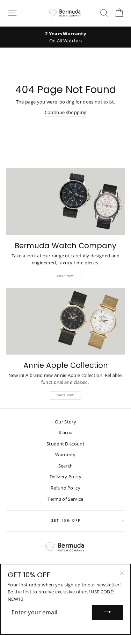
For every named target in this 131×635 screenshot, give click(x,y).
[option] (65, 37)
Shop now (65, 395)
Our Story (65, 422)
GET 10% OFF (65, 520)
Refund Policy (65, 488)
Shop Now (65, 275)
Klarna (66, 432)
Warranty (65, 454)
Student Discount (65, 444)
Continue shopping (65, 112)
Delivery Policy (65, 476)
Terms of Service (65, 499)
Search (65, 466)
